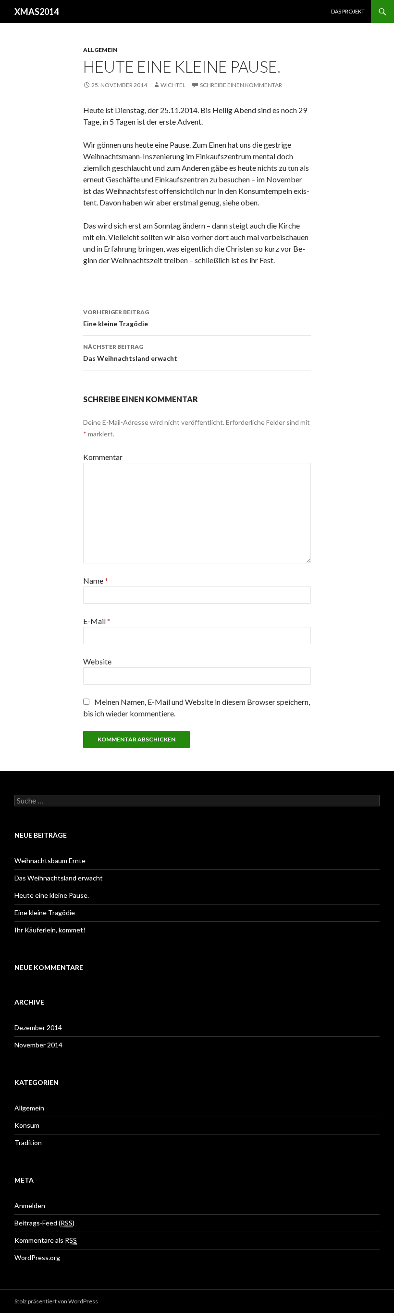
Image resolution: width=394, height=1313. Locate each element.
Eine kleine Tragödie (116, 318)
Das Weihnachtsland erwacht (130, 352)
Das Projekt (348, 11)
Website (97, 661)
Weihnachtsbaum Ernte (50, 860)
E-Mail (97, 620)
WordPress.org (37, 1257)
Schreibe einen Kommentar (241, 85)
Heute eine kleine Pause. (51, 895)
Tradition (28, 1142)
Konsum (26, 1125)
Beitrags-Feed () (44, 1223)
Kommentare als (45, 1240)
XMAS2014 (36, 11)
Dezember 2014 (38, 1027)
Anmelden (29, 1205)
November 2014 (38, 1045)
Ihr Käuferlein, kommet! (50, 930)
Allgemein (100, 49)
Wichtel (172, 85)
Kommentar (103, 456)
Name (95, 580)
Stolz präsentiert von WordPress (56, 1301)
